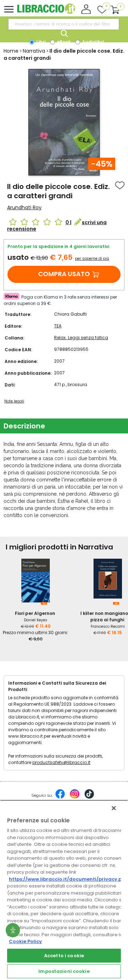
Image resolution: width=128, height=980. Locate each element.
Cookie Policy (25, 941)
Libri (40, 42)
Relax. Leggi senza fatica (81, 337)
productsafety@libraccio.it (61, 762)
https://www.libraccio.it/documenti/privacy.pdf (68, 879)
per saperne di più (92, 258)
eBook (63, 42)
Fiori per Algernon (35, 613)
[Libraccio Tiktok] (89, 797)
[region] (64, 890)
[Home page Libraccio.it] (46, 12)
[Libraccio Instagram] (75, 797)
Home (11, 50)
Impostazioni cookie (63, 971)
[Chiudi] (114, 808)
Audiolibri (92, 42)
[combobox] (63, 24)
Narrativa (34, 50)
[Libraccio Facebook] (60, 797)
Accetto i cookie (64, 955)
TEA (58, 326)
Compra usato (64, 273)
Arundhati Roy (24, 207)
